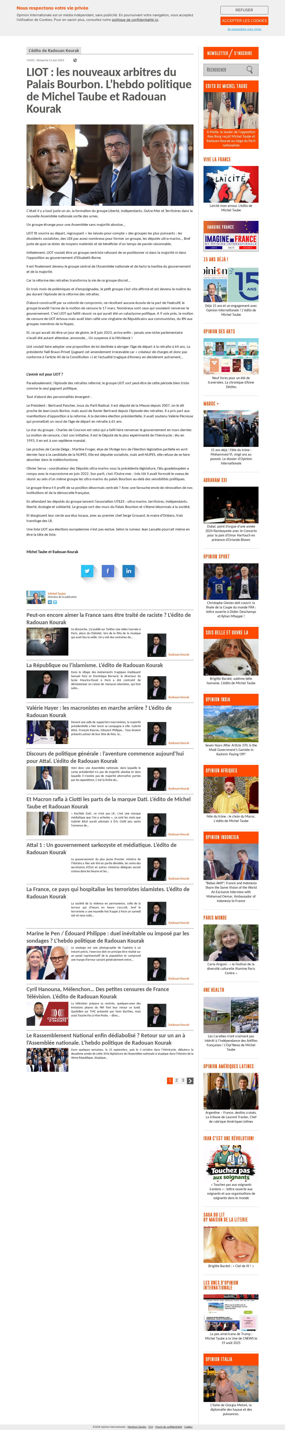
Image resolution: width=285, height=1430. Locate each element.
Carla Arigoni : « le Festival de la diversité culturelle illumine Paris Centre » (231, 969)
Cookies (188, 1427)
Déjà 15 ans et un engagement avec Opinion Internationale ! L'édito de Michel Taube (231, 310)
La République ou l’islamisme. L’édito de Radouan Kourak (94, 666)
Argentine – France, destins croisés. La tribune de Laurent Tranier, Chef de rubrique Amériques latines (231, 1117)
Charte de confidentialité (168, 1427)
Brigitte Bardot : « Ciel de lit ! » (231, 1266)
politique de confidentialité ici (135, 20)
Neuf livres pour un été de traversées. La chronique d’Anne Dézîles (231, 382)
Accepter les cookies (244, 21)
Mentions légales (137, 1427)
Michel (56, 594)
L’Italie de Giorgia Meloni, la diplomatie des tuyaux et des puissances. (231, 1410)
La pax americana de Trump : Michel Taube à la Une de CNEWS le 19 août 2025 (231, 1338)
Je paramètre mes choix (244, 29)
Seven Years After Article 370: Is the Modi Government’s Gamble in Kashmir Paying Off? (231, 750)
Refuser (244, 10)
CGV (151, 1427)
